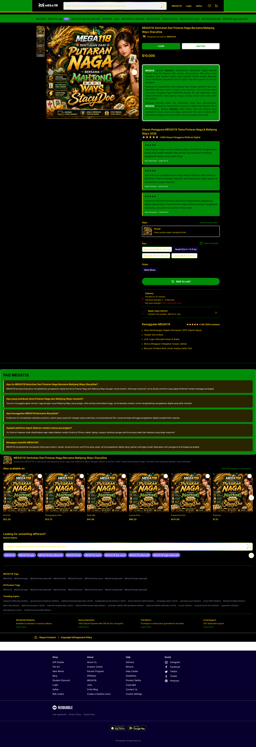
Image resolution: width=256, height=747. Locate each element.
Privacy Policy (75, 714)
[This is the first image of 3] (50, 72)
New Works (58, 671)
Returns (129, 666)
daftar (56, 689)
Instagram (175, 662)
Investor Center (95, 666)
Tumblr (173, 676)
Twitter (173, 671)
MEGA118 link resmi (189, 18)
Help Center (132, 671)
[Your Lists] (209, 6)
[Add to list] (40, 476)
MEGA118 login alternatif (235, 18)
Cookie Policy (89, 714)
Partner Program (95, 671)
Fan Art (56, 666)
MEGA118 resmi (170, 18)
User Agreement (60, 714)
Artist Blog (92, 689)
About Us (92, 662)
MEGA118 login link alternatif (85, 18)
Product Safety (133, 680)
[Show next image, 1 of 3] (134, 72)
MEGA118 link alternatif (133, 18)
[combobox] (115, 6)
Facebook (175, 666)
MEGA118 (41, 18)
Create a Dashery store (99, 694)
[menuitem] (41, 19)
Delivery (130, 662)
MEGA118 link (153, 18)
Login (55, 685)
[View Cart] (216, 6)
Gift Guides (58, 662)
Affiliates (91, 675)
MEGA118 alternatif (211, 18)
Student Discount (61, 680)
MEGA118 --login (110, 18)
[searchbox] (128, 546)
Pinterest (174, 680)
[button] (40, 30)
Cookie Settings (134, 694)
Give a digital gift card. (171, 303)
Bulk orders (58, 694)
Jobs (89, 685)
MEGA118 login (58, 18)
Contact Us (131, 689)
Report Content (47, 637)
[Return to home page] (48, 6)
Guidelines (131, 675)
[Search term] (162, 6)
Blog (55, 675)
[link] (9, 555)
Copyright (131, 685)
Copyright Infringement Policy (76, 637)
